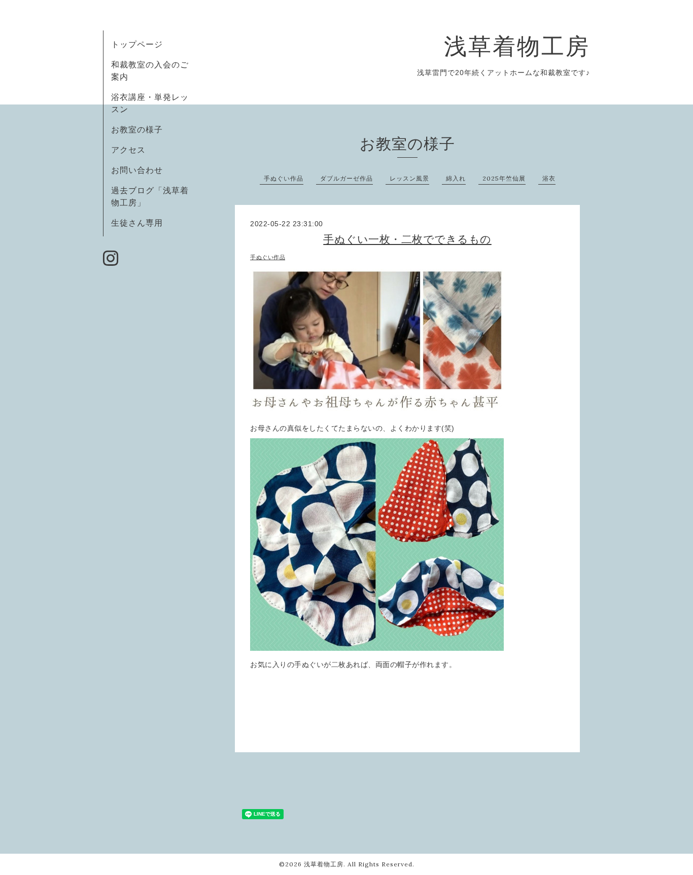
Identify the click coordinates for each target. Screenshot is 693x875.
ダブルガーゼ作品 (346, 178)
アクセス (128, 150)
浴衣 (549, 178)
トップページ (137, 44)
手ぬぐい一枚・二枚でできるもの (407, 239)
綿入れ (456, 178)
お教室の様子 (137, 129)
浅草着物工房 (517, 45)
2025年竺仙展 (504, 178)
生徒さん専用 (137, 223)
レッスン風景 (409, 178)
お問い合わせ (137, 170)
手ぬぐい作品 (283, 178)
